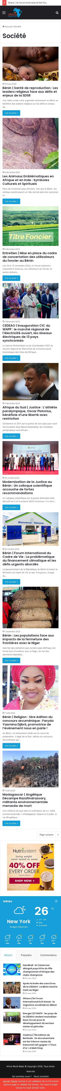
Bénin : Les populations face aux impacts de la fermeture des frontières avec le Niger (28, 639)
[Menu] (3, 13)
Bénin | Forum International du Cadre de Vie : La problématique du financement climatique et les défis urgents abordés (29, 558)
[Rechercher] (57, 13)
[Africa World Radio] (15, 12)
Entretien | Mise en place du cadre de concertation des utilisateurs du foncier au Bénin (30, 257)
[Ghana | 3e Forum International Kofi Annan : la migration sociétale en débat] (11, 1003)
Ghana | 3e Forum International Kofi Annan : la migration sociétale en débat (40, 1002)
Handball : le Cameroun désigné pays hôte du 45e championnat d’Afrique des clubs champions (38, 970)
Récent (8, 955)
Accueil (8, 26)
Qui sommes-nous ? (22, 1076)
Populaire (26, 955)
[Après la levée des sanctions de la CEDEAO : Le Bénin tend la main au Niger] (11, 988)
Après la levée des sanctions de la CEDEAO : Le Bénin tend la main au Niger (40, 987)
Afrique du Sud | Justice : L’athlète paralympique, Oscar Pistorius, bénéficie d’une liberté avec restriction (30, 413)
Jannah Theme (10, 1081)
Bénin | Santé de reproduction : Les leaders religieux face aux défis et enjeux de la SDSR (30, 92)
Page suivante (46, 834)
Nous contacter (41, 1076)
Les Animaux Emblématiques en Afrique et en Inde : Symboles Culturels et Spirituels (28, 180)
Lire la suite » (11, 113)
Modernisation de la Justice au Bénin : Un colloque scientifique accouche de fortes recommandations (27, 487)
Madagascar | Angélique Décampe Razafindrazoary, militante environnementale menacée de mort (25, 800)
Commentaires (48, 955)
